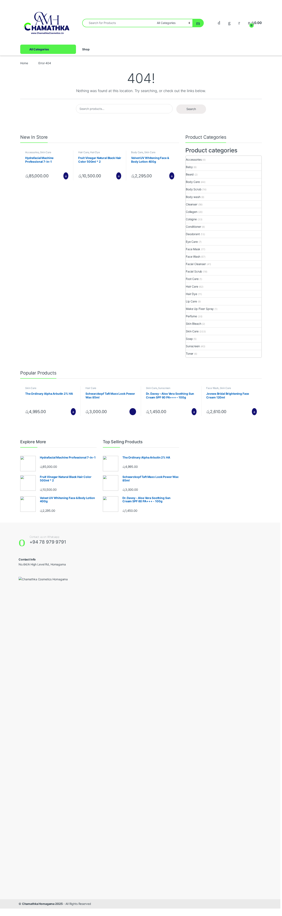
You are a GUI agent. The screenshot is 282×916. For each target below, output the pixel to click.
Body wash (193, 197)
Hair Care (83, 152)
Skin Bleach (193, 323)
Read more (132, 411)
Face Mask (193, 249)
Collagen (191, 211)
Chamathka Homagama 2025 (42, 903)
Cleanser (191, 204)
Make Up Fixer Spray (200, 308)
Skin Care (45, 152)
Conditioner (193, 226)
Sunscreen (193, 346)
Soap (189, 338)
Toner (189, 353)
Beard (190, 174)
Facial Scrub (194, 271)
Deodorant (193, 234)
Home (24, 63)
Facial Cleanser (196, 264)
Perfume (191, 316)
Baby (189, 167)
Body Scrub (193, 189)
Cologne (191, 219)
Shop (85, 49)
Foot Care (192, 279)
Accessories (32, 152)
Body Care (137, 152)
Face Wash (193, 256)
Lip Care (191, 301)
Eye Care (192, 241)
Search (191, 109)
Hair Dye (95, 152)
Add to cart (65, 175)
